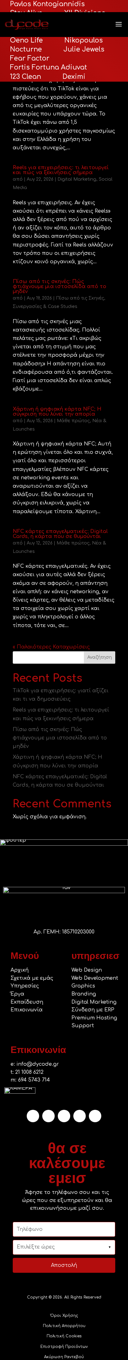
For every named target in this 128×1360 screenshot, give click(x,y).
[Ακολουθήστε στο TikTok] (48, 1116)
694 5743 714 (34, 1080)
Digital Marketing (76, 179)
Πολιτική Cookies (64, 1336)
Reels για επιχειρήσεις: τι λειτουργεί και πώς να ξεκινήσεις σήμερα (61, 170)
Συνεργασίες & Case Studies (45, 306)
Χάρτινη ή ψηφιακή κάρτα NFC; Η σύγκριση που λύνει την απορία (57, 411)
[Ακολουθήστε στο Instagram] (33, 1116)
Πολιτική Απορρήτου (64, 1326)
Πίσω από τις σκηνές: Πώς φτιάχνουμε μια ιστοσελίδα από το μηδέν (59, 286)
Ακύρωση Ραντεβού (64, 1357)
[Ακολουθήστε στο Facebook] (79, 1116)
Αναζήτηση (99, 657)
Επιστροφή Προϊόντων (64, 1346)
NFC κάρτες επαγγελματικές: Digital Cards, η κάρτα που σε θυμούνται (60, 534)
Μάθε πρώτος (73, 420)
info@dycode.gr (37, 1064)
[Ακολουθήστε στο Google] (64, 1116)
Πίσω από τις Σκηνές (80, 298)
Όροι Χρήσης (64, 1315)
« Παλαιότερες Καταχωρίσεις (51, 647)
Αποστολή (64, 1265)
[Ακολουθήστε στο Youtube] (95, 1116)
